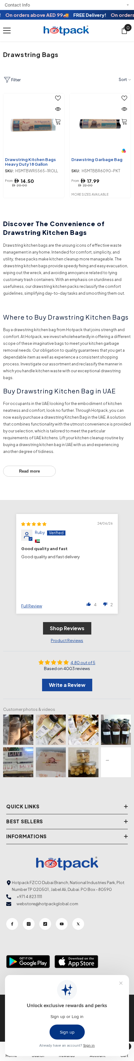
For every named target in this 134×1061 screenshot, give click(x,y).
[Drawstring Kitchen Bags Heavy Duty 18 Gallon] (33, 123)
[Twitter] (78, 924)
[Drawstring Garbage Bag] (100, 123)
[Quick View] (58, 109)
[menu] (7, 30)
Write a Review (67, 685)
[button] (89, 604)
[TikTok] (45, 924)
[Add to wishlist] (58, 98)
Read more (29, 471)
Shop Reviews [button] (67, 628)
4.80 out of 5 (82, 662)
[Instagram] (29, 924)
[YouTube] (62, 924)
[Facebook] (12, 924)
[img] (33, 523)
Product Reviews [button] (67, 640)
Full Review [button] (31, 605)
